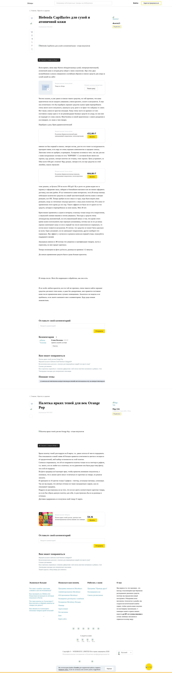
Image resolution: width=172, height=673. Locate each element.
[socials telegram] (93, 641)
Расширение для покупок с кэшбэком (71, 598)
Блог (60, 615)
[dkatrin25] (116, 18)
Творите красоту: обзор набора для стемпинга (52, 569)
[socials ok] (83, 641)
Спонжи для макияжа (45, 366)
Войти (135, 3)
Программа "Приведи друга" (97, 588)
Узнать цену (91, 88)
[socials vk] (78, 641)
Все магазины (63, 612)
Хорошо (109, 668)
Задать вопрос (63, 609)
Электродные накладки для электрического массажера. (55, 371)
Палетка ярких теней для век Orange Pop (51, 359)
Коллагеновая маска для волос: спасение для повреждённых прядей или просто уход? (64, 364)
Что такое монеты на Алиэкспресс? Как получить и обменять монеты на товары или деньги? (41, 603)
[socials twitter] (88, 641)
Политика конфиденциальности (97, 654)
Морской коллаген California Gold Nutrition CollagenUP (55, 361)
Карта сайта (62, 619)
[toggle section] (44, 616)
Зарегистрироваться (151, 3)
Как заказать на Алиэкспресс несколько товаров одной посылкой (41, 609)
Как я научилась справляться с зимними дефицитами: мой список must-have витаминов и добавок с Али (70, 369)
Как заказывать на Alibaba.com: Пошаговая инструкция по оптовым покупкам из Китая (41, 596)
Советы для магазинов (95, 595)
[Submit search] (110, 3)
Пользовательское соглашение (74, 654)
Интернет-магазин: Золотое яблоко (63, 83)
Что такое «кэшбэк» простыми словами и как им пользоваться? (40, 589)
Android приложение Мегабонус (69, 592)
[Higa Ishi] (116, 404)
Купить (92, 137)
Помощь (61, 605)
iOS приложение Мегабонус (68, 595)
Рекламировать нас (93, 592)
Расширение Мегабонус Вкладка (69, 602)
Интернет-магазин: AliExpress (62, 515)
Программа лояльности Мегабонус (70, 588)
